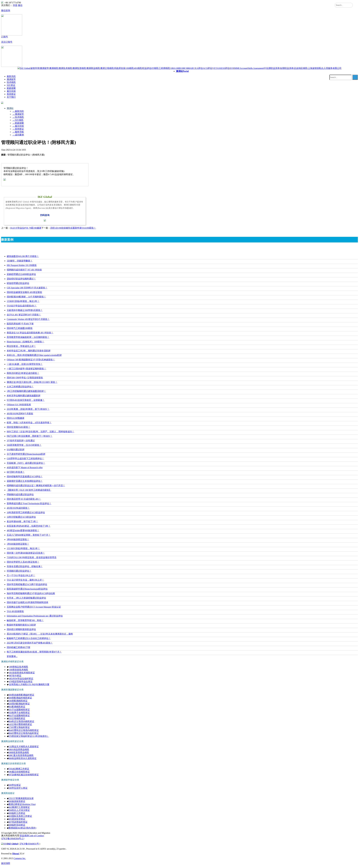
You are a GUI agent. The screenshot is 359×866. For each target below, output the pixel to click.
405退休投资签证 (16, 819)
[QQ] (4, 844)
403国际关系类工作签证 (20, 816)
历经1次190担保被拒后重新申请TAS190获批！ (73, 228)
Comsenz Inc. (20, 858)
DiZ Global (12, 844)
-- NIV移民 (17, 120)
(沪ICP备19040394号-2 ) (12, 838)
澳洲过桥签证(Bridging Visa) (22, 804)
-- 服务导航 (18, 132)
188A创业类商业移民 (18, 749)
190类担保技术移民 (18, 669)
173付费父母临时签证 (19, 727)
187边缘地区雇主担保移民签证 (23, 774)
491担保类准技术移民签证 (22, 672)
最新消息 (11, 76)
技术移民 (11, 82)
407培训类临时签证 (17, 822)
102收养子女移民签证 (19, 712)
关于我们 (11, 97)
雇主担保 (11, 91)
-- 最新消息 (18, 111)
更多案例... (12, 656)
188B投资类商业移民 (18, 752)
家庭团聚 (11, 88)
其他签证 (11, 94)
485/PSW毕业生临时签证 (21, 678)
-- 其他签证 (18, 129)
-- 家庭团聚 (18, 123)
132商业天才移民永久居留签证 (23, 746)
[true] (355, 77)
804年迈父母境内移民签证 (21, 721)
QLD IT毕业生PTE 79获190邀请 (25, 228)
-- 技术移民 (18, 117)
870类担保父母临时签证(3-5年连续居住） (28, 736)
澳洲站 (182, 71)
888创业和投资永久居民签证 (22, 758)
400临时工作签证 (16, 813)
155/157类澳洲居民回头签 (21, 798)
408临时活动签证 (16, 825)
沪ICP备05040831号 (29, 844)
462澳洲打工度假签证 (19, 807)
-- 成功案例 (18, 135)
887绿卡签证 (15, 675)
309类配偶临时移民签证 (20, 698)
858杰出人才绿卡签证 (19, 810)
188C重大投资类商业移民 (21, 755)
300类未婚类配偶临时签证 (21, 695)
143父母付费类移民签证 (20, 724)
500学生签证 (14, 785)
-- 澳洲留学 (18, 114)
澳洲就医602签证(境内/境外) (22, 828)
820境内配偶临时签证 (19, 703)
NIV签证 (11, 85)
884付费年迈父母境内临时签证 (23, 733)
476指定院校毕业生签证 (21, 681)
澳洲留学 (11, 79)
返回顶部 (5, 863)
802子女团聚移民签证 (19, 715)
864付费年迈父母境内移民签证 (23, 730)
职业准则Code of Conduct (32, 835)
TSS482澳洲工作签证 (18, 769)
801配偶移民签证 (16, 706)
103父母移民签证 (16, 718)
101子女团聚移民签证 (19, 709)
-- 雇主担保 (18, 126)
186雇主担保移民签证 (19, 771)
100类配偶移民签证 (17, 701)
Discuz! (15, 853)
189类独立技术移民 (18, 667)
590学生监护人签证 (17, 788)
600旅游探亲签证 (16, 801)
